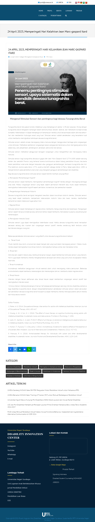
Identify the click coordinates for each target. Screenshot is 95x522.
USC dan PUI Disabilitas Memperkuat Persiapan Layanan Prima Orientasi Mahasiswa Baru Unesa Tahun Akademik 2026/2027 (47, 406)
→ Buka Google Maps (57, 465)
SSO (70, 2)
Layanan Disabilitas (14, 367)
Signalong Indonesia (60, 474)
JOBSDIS (56, 482)
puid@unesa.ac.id (46, 2)
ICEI (9, 500)
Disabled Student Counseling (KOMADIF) (67, 478)
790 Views (49, 57)
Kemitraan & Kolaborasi (51, 371)
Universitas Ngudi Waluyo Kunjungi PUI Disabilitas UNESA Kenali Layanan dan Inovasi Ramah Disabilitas (44, 400)
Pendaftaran (56, 16)
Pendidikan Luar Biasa (16, 496)
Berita (58, 11)
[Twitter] (15, 349)
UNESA (60, 2)
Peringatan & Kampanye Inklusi (34, 57)
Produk (79, 11)
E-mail (10, 458)
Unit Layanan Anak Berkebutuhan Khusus (24, 483)
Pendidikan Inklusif (30, 367)
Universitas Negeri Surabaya (19, 479)
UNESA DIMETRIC (15, 492)
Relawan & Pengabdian (73, 367)
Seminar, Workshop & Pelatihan (74, 371)
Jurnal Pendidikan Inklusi (17, 488)
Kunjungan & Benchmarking (17, 371)
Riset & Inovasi (35, 371)
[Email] (24, 349)
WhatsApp (12, 454)
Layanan (69, 11)
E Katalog (43, 16)
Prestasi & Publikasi (14, 376)
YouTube (11, 450)
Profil (49, 11)
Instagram (12, 446)
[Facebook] (10, 349)
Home (41, 11)
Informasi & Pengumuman (33, 376)
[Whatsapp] (29, 349)
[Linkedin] (19, 349)
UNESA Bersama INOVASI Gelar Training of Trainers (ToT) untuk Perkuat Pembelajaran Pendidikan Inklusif (45, 395)
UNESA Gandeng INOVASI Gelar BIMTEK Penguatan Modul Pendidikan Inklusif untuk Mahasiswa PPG (43, 390)
